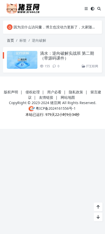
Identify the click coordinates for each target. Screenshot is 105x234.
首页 (10, 40)
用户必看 (54, 92)
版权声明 (11, 92)
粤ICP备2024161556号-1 (55, 108)
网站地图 (68, 97)
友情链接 (46, 97)
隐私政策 (76, 92)
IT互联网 (91, 66)
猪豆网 (55, 102)
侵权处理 (32, 92)
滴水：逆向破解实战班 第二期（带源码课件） (67, 55)
